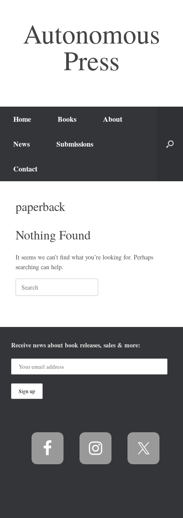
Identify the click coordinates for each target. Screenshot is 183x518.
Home (22, 119)
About (112, 119)
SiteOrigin (102, 501)
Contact (25, 168)
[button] (170, 144)
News (21, 144)
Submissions (74, 144)
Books (67, 119)
